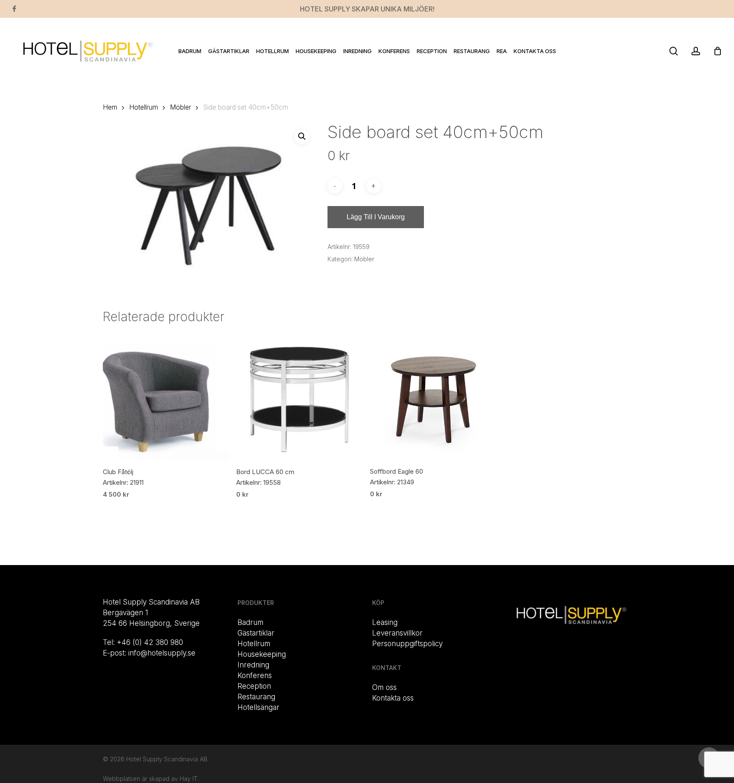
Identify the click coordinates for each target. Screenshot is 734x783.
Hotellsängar (258, 707)
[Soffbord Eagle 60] (433, 397)
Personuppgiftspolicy (407, 643)
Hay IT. (189, 778)
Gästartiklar (255, 633)
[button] (302, 136)
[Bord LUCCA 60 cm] (299, 397)
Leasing (385, 622)
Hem (110, 107)
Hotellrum (143, 107)
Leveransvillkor (397, 633)
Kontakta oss (393, 698)
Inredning (253, 665)
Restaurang (256, 697)
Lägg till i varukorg (376, 216)
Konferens (254, 675)
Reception (254, 686)
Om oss (384, 687)
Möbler (180, 107)
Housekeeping (261, 654)
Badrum (250, 622)
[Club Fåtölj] (166, 397)
